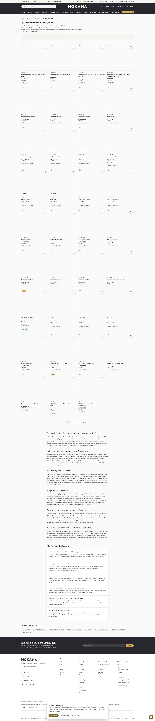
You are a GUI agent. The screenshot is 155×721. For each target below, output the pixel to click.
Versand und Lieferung (103, 664)
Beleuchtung (55, 12)
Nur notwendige (65, 715)
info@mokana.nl (25, 672)
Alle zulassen (53, 715)
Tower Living (82, 680)
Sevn (80, 667)
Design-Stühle (26, 629)
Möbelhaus (131, 1)
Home (22, 18)
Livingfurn (81, 682)
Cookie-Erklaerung (98, 709)
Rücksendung (101, 667)
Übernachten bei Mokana (123, 682)
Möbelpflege (120, 674)
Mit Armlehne (88, 629)
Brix (80, 685)
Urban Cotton (82, 690)
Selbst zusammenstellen (123, 662)
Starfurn (81, 664)
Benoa (80, 687)
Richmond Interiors (83, 662)
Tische (37, 12)
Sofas (23, 12)
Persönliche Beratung (128, 12)
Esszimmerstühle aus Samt (118, 629)
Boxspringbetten (104, 12)
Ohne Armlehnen (27, 632)
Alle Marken (82, 693)
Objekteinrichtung (121, 667)
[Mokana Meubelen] (77, 6)
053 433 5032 (24, 670)
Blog (118, 664)
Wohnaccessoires (67, 12)
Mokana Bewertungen (122, 685)
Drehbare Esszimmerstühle (39, 629)
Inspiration (115, 12)
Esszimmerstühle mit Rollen (57, 629)
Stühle (30, 12)
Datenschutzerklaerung (54, 711)
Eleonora (81, 674)
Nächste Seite (83, 422)
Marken (61, 662)
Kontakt (100, 676)
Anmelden (129, 645)
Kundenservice (123, 1)
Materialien (120, 672)
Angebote (93, 12)
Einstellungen (75, 715)
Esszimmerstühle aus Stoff (101, 629)
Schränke (45, 12)
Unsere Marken (120, 677)
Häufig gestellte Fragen (103, 662)
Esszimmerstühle (35, 18)
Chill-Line (81, 672)
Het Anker (81, 669)
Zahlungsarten (101, 669)
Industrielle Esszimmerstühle (74, 629)
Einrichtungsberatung (122, 669)
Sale (85, 12)
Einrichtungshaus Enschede (124, 680)
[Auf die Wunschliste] (45, 46)
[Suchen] (55, 6)
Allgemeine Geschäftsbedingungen (103, 672)
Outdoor (78, 12)
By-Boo (81, 677)
